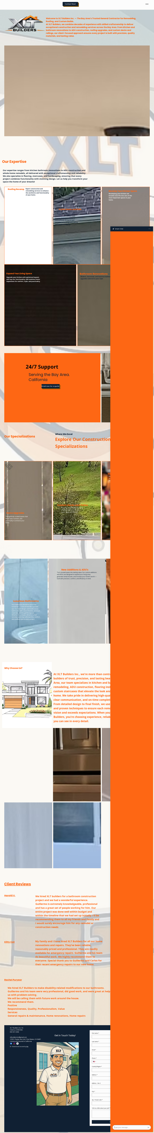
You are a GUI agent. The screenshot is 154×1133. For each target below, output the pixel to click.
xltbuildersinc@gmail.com (18, 1037)
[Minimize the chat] (149, 228)
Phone (94, 1058)
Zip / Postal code (97, 1100)
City (93, 1091)
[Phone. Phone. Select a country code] (94, 1061)
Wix (27, 1046)
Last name (95, 1041)
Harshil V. (9, 895)
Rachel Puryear (13, 979)
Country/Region (97, 1066)
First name (95, 1033)
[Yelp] (17, 1043)
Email (94, 1050)
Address (94, 1075)
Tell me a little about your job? (101, 1108)
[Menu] (147, 4)
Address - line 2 (96, 1083)
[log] (131, 677)
